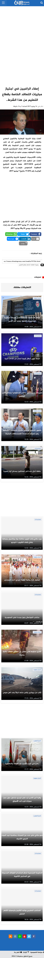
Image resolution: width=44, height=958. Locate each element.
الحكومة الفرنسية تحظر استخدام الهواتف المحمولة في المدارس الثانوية (22, 874)
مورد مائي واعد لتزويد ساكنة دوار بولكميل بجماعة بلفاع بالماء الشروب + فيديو (22, 540)
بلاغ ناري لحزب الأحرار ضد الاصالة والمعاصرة (22, 763)
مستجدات (38, 336)
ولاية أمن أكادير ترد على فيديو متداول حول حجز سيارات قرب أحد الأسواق (22, 799)
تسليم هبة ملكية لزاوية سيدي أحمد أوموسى (22, 580)
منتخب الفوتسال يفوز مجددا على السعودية (22, 617)
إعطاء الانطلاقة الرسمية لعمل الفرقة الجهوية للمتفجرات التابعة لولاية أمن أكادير (22, 319)
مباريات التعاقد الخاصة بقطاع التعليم (29, 265)
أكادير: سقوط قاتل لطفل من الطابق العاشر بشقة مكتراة (22, 653)
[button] (35, 234)
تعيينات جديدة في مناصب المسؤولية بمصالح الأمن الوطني (22, 394)
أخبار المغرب (37, 741)
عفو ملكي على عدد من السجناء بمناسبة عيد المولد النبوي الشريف (22, 837)
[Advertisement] (22, 44)
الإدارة (25, 952)
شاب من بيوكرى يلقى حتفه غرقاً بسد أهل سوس (22, 692)
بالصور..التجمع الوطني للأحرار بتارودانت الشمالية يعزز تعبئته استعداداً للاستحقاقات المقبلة (22, 432)
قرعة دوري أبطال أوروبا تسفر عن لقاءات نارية (22, 358)
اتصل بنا (17, 952)
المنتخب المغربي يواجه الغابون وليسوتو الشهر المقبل (22, 912)
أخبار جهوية (37, 298)
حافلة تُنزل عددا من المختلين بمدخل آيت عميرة (22, 471)
